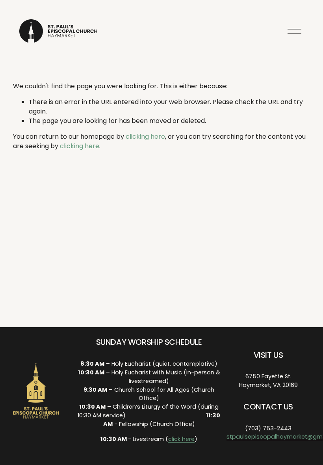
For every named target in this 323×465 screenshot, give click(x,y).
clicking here (145, 136)
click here (181, 439)
